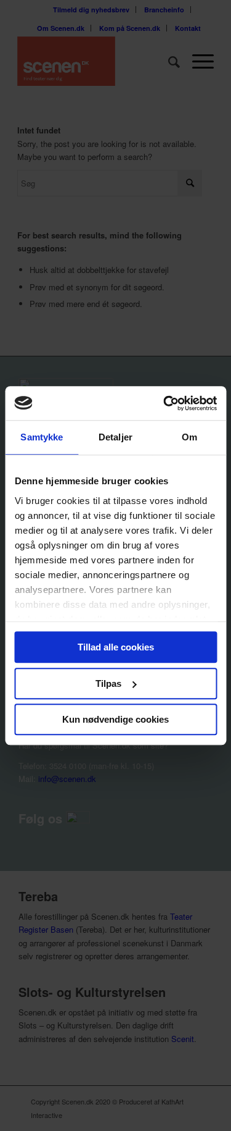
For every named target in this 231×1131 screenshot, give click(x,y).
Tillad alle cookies (116, 647)
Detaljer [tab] (115, 437)
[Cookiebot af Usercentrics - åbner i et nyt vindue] (164, 403)
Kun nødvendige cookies (115, 719)
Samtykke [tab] (41, 437)
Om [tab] (189, 437)
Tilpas (108, 683)
